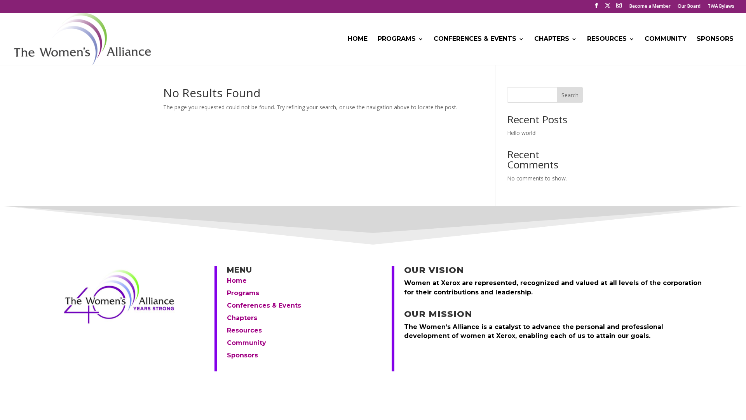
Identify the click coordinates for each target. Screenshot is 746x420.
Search (570, 95)
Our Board (689, 6)
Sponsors (715, 39)
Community (666, 39)
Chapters (551, 39)
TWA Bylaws (721, 6)
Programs (397, 39)
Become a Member (650, 6)
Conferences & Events (475, 39)
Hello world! (522, 132)
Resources (607, 39)
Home (358, 39)
